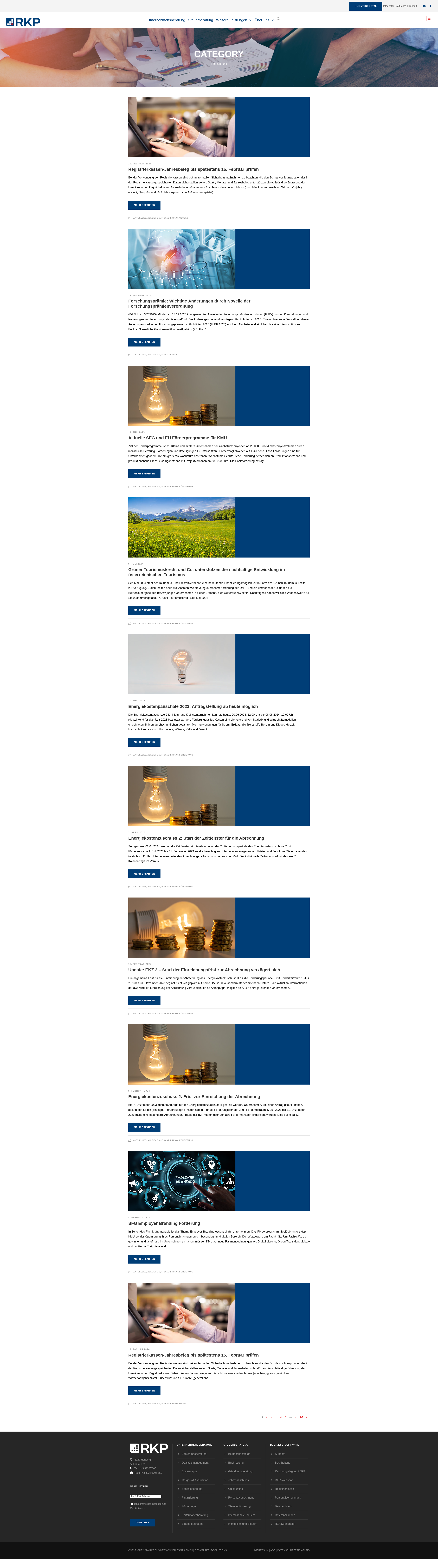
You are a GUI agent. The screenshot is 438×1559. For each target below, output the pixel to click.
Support (280, 1453)
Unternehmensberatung (166, 20)
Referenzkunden (285, 1515)
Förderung (186, 486)
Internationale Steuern (241, 1515)
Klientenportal (366, 6)
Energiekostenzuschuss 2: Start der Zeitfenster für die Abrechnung (196, 838)
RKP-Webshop (284, 1480)
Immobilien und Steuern (242, 1523)
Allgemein (153, 218)
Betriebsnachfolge (239, 1453)
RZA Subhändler (285, 1523)
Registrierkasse (284, 1488)
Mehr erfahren (144, 205)
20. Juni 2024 (136, 701)
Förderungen (189, 1506)
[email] (424, 5)
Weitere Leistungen (231, 20)
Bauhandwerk (283, 1506)
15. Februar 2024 (139, 964)
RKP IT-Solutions (215, 1550)
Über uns (262, 20)
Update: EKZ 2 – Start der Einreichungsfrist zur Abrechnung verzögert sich (204, 969)
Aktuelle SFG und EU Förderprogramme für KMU (177, 437)
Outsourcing (235, 1488)
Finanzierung (170, 218)
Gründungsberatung (240, 1471)
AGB (272, 1550)
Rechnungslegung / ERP (290, 1471)
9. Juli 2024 (135, 564)
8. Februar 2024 (139, 1091)
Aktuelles (401, 5)
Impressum (261, 1550)
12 (301, 1417)
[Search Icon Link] (278, 21)
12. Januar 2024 (139, 1349)
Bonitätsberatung (192, 1488)
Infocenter (388, 5)
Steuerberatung (200, 20)
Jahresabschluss (238, 1480)
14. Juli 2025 (136, 432)
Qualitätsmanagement (195, 1462)
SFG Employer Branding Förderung (164, 1223)
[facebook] (430, 5)
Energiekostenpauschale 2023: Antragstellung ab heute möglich (193, 706)
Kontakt (412, 5)
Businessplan (190, 1471)
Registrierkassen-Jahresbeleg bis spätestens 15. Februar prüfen (193, 169)
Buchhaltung (236, 1462)
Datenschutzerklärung (293, 1550)
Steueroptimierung (239, 1506)
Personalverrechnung (241, 1497)
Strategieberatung (192, 1523)
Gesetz (183, 218)
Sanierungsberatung (194, 1453)
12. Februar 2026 (139, 164)
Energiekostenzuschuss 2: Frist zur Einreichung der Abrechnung (194, 1096)
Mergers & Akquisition (195, 1480)
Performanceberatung (195, 1515)
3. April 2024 (136, 832)
